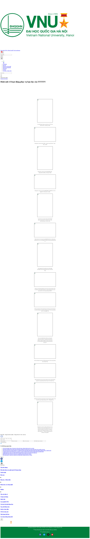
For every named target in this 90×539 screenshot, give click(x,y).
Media (2, 489)
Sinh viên (5, 68)
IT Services (15, 50)
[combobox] (2, 52)
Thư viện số (2, 50)
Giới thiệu (5, 64)
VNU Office (7, 50)
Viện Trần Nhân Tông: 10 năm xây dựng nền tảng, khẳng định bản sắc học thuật (18, 448)
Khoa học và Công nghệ (6, 484)
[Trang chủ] (37, 49)
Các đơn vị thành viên (7, 70)
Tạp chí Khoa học (5, 506)
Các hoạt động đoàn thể (6, 516)
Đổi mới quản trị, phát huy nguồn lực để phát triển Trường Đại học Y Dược (17, 455)
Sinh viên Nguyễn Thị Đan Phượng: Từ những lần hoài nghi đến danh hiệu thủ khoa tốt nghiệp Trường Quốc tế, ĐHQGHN (27, 450)
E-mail (11, 50)
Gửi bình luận (3, 442)
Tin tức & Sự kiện (4, 78)
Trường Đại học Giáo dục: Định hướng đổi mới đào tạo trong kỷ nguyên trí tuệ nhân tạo (20, 452)
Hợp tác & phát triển (7, 67)
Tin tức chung (4, 467)
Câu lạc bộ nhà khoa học (6, 504)
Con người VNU (4, 501)
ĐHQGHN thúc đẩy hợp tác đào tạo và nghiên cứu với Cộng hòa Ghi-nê (17, 453)
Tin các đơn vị (4, 494)
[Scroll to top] (1, 520)
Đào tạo (4, 65)
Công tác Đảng (4, 496)
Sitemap (18, 50)
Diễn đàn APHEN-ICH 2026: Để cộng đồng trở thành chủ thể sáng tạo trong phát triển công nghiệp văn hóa (24, 449)
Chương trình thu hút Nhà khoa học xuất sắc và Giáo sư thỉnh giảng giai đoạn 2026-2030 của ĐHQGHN (23, 451)
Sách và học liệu (4, 509)
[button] (45, 459)
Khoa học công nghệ (7, 66)
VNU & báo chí (4, 511)
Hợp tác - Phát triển (5, 479)
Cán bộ (4, 69)
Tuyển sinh (3, 472)
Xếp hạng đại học (4, 514)
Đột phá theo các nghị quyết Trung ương (10, 470)
